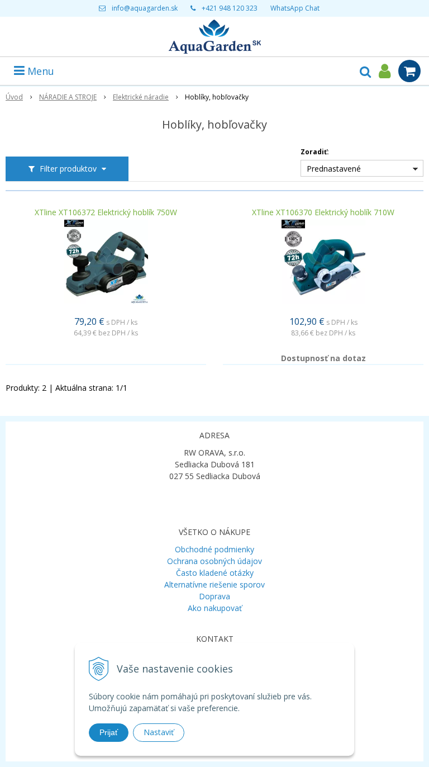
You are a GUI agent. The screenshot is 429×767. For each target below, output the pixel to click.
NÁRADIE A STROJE (68, 97)
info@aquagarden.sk (145, 8)
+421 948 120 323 (230, 8)
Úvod (14, 97)
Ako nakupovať (215, 608)
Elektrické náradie (141, 97)
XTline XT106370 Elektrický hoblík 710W (323, 212)
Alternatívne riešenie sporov (214, 584)
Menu (39, 71)
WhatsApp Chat (295, 8)
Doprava (214, 596)
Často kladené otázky (215, 572)
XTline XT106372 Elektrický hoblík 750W (106, 212)
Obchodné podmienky (214, 549)
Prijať (108, 732)
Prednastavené (334, 168)
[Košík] (409, 71)
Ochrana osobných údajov (214, 561)
